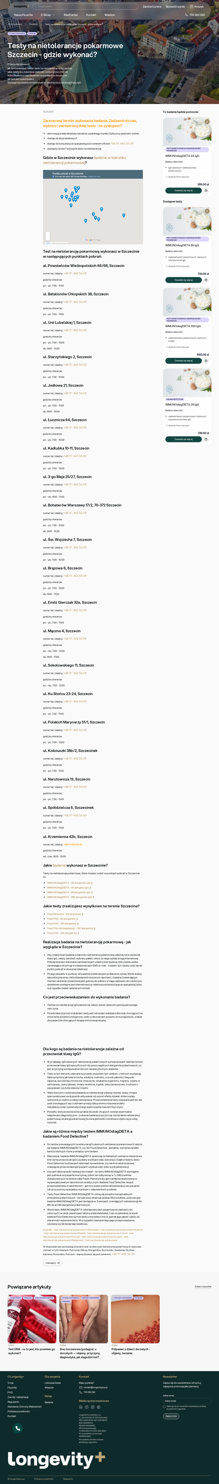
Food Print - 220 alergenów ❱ (63, 933)
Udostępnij (51, 1262)
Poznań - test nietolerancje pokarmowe (93, 1236)
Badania (49, 1402)
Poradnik (33, 24)
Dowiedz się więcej (184, 190)
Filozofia (12, 1387)
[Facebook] (86, 1407)
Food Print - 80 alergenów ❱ (62, 918)
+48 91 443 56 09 (121, 143)
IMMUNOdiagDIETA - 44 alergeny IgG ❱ (69, 887)
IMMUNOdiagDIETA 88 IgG (182, 245)
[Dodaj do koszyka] (206, 191)
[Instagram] (92, 1407)
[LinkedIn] (81, 1407)
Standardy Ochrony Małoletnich (25, 1406)
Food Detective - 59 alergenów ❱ (65, 914)
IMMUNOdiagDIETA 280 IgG (183, 326)
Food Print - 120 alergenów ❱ (63, 923)
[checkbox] (164, 1407)
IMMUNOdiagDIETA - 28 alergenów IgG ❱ (70, 882)
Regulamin (13, 1401)
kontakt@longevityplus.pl (96, 1387)
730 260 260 (89, 1392)
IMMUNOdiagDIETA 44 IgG (182, 156)
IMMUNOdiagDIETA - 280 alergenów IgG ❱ (70, 897)
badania (59, 865)
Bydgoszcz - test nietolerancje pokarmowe (95, 1240)
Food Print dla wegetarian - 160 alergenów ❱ (71, 928)
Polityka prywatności (19, 1411)
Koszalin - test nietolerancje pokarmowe (64, 1229)
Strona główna (15, 24)
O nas (11, 1382)
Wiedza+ (49, 1387)
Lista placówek (53, 1382)
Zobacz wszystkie (203, 1286)
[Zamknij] (22, 1423)
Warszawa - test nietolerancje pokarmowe (110, 1229)
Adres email (168, 1395)
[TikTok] (98, 1407)
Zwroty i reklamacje (18, 1397)
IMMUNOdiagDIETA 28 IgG (182, 404)
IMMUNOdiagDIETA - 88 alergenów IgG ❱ (70, 892)
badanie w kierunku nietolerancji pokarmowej (84, 160)
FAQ (10, 1392)
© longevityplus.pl (16, 1478)
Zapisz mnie (171, 1416)
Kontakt (12, 1416)
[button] (18, 1428)
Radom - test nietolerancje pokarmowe (98, 1233)
